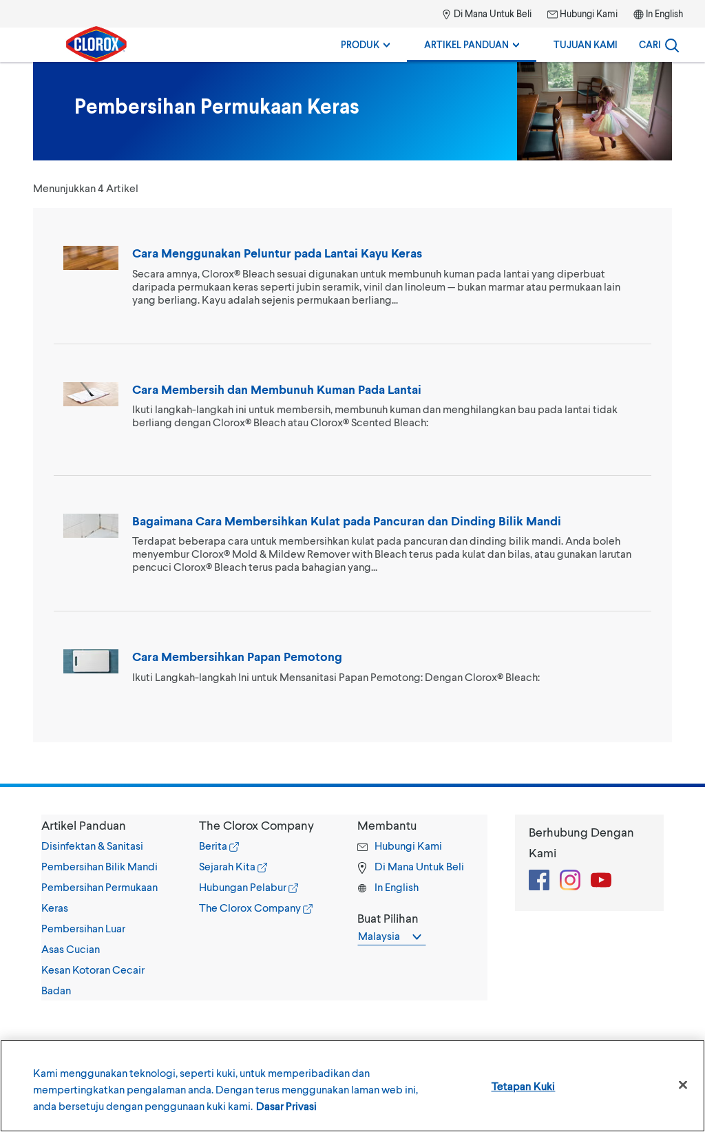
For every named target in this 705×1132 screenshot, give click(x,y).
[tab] (106, 907)
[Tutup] (683, 1085)
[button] (106, 825)
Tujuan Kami (586, 44)
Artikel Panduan (467, 44)
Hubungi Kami (588, 13)
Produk (361, 44)
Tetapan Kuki (524, 1085)
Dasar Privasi (286, 1105)
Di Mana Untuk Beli (492, 13)
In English (664, 13)
